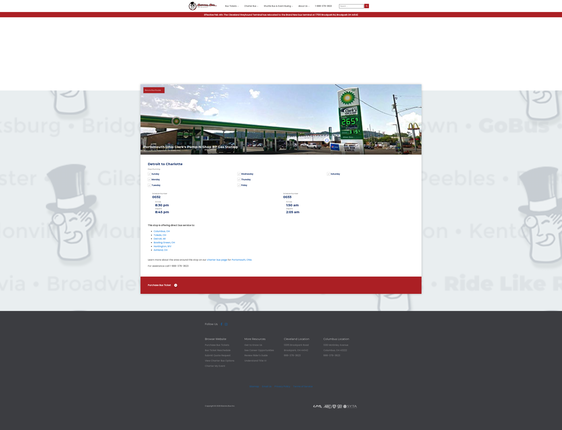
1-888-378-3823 (323, 6)
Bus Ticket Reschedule (218, 350)
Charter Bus (250, 6)
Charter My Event (215, 366)
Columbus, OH (162, 231)
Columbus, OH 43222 (335, 350)
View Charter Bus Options (219, 360)
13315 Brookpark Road (296, 345)
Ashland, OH (160, 250)
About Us (302, 6)
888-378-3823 (292, 355)
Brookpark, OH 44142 (296, 350)
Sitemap (254, 386)
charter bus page (217, 259)
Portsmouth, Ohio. (242, 259)
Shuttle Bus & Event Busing (277, 6)
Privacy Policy (282, 386)
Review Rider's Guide (256, 355)
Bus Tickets (231, 6)
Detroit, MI (160, 238)
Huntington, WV (162, 246)
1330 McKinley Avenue (335, 345)
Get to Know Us (253, 345)
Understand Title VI (255, 360)
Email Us (266, 386)
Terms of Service (303, 386)
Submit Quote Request (218, 355)
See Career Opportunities (259, 350)
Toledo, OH (160, 235)
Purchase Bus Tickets (217, 345)
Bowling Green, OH (164, 242)
